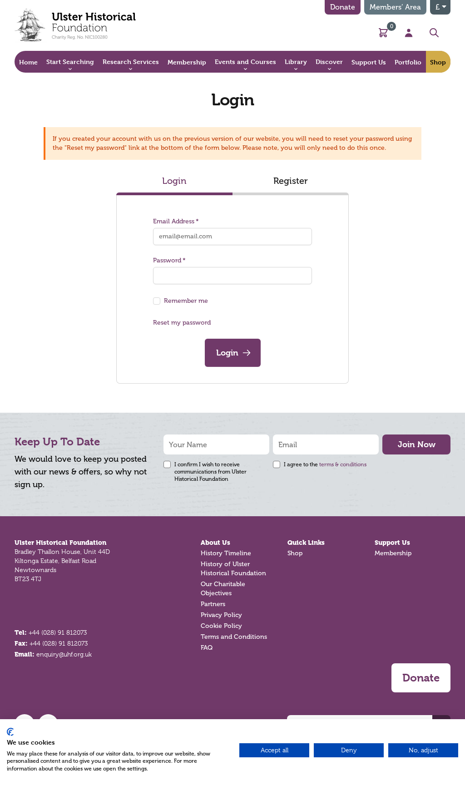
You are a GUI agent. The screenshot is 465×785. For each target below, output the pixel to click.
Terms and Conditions (234, 637)
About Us (215, 542)
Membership (393, 553)
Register (290, 180)
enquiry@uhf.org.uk (64, 654)
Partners (213, 604)
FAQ (207, 648)
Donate (342, 7)
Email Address (173, 221)
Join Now (416, 444)
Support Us (392, 542)
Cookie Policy (221, 626)
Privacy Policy (221, 615)
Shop (294, 553)
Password (167, 260)
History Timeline (226, 553)
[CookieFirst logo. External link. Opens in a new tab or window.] (10, 732)
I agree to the (325, 464)
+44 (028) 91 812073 (58, 632)
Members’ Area (395, 7)
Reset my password (182, 322)
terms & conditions (342, 464)
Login (174, 180)
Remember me (186, 301)
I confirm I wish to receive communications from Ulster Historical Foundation (210, 471)
